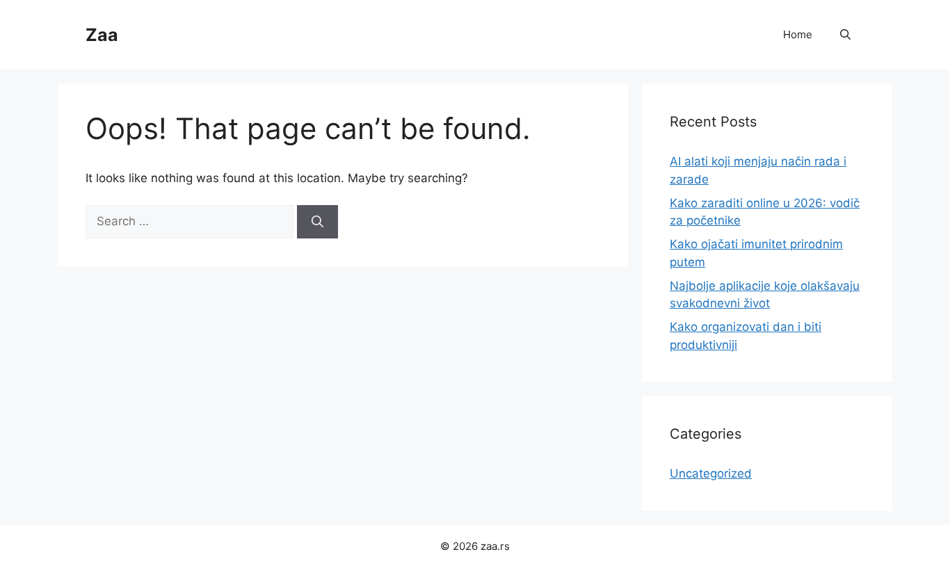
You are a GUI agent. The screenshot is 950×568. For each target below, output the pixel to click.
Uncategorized (711, 473)
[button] (845, 35)
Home (797, 34)
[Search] (317, 221)
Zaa (102, 34)
